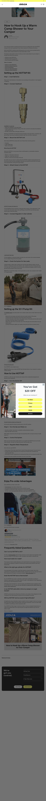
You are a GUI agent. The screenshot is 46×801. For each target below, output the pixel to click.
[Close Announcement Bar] (43, 0)
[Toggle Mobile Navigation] (2, 4)
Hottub (30, 410)
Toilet (30, 406)
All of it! (30, 413)
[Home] (23, 5)
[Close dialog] (43, 385)
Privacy (30, 403)
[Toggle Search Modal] (41, 4)
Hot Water (30, 399)
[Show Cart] (43, 4)
